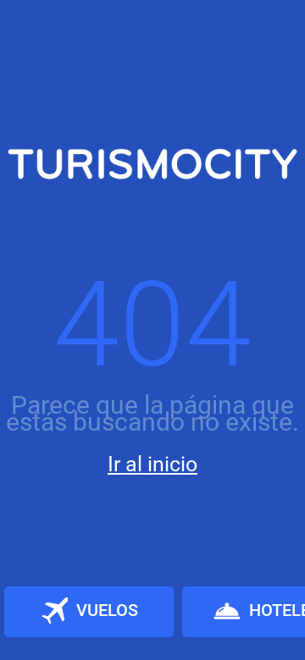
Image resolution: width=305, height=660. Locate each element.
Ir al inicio (152, 464)
